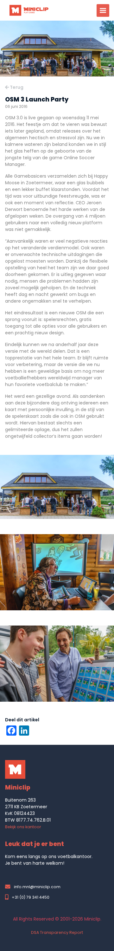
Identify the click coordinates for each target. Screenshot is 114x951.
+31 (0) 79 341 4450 (30, 897)
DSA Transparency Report (57, 932)
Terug (16, 87)
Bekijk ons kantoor (23, 827)
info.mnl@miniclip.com (37, 887)
